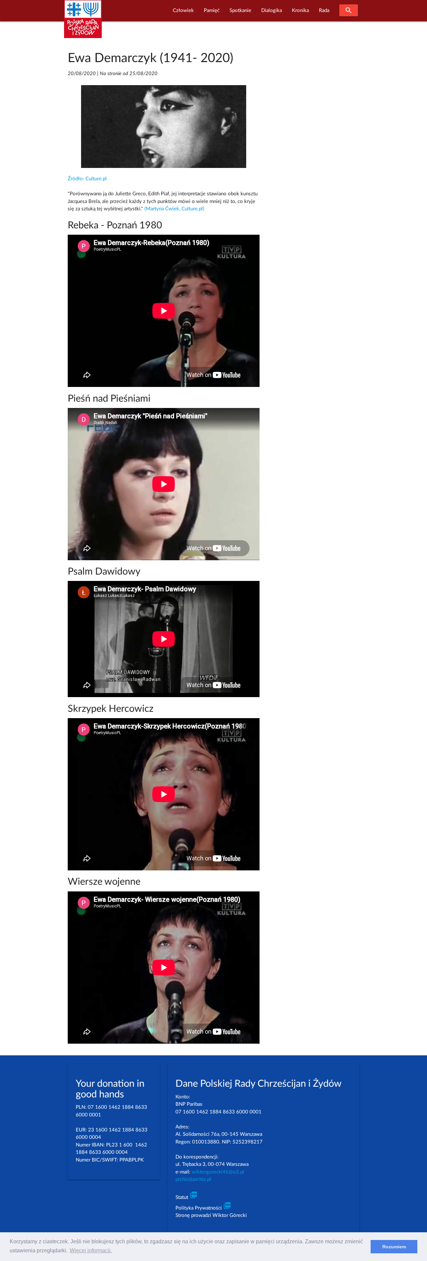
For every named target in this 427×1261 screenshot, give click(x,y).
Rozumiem (394, 1246)
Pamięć (212, 10)
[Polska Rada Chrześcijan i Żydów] (83, 23)
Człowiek (183, 10)
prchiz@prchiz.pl (193, 1179)
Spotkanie (240, 10)
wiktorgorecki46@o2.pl (218, 1172)
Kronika (300, 10)
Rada (324, 10)
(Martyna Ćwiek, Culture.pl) (174, 208)
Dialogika (271, 10)
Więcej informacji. (91, 1250)
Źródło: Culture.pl (87, 178)
